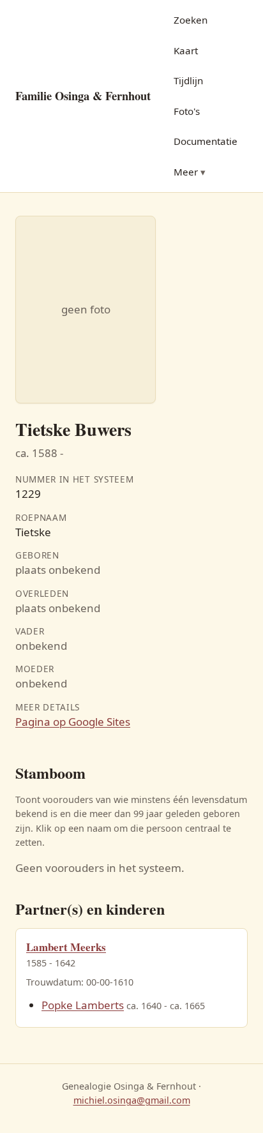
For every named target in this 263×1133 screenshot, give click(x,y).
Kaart (186, 50)
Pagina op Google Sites (72, 721)
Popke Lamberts (82, 1005)
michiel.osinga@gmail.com (131, 1100)
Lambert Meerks (66, 947)
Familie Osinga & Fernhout (83, 95)
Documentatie (205, 141)
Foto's (187, 111)
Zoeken (190, 19)
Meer (186, 171)
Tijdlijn (188, 80)
